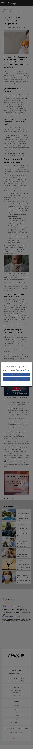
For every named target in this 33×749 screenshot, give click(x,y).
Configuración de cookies (16, 383)
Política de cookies (24, 370)
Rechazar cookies (16, 374)
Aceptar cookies (16, 378)
